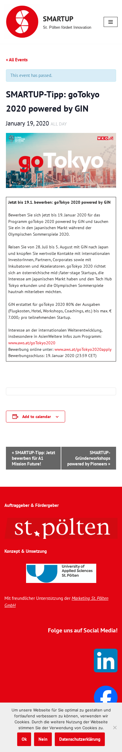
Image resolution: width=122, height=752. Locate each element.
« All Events (17, 59)
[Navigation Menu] (111, 22)
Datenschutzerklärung (79, 739)
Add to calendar (36, 416)
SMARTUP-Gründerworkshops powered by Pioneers (88, 458)
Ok (24, 739)
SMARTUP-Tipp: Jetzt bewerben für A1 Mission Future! (33, 458)
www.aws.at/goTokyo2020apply (83, 349)
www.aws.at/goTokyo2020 (32, 343)
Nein (42, 739)
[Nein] (115, 727)
